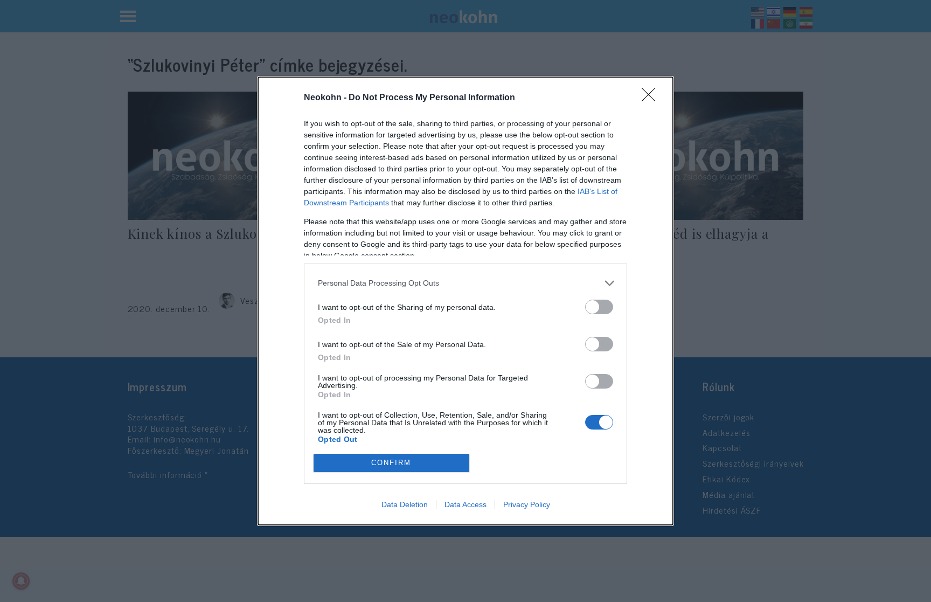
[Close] (652, 98)
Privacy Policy (526, 504)
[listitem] (465, 283)
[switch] (599, 307)
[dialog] (465, 301)
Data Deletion (404, 504)
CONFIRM (391, 463)
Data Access (465, 504)
